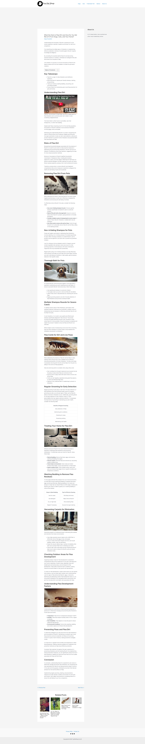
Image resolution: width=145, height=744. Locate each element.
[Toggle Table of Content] (57, 70)
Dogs (79, 3)
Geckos (98, 3)
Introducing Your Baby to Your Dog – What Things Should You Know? (44, 715)
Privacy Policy (69, 731)
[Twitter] (70, 733)
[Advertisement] (72, 16)
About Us (104, 3)
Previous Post (41, 687)
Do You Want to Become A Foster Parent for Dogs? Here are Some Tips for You (55, 714)
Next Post (81, 687)
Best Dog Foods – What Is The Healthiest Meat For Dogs (66, 707)
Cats (84, 3)
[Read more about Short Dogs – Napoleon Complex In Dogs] (77, 700)
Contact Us (76, 731)
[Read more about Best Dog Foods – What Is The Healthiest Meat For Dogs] (66, 700)
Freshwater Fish (91, 3)
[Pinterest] (72, 733)
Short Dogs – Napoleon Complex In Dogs (76, 706)
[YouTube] (74, 733)
